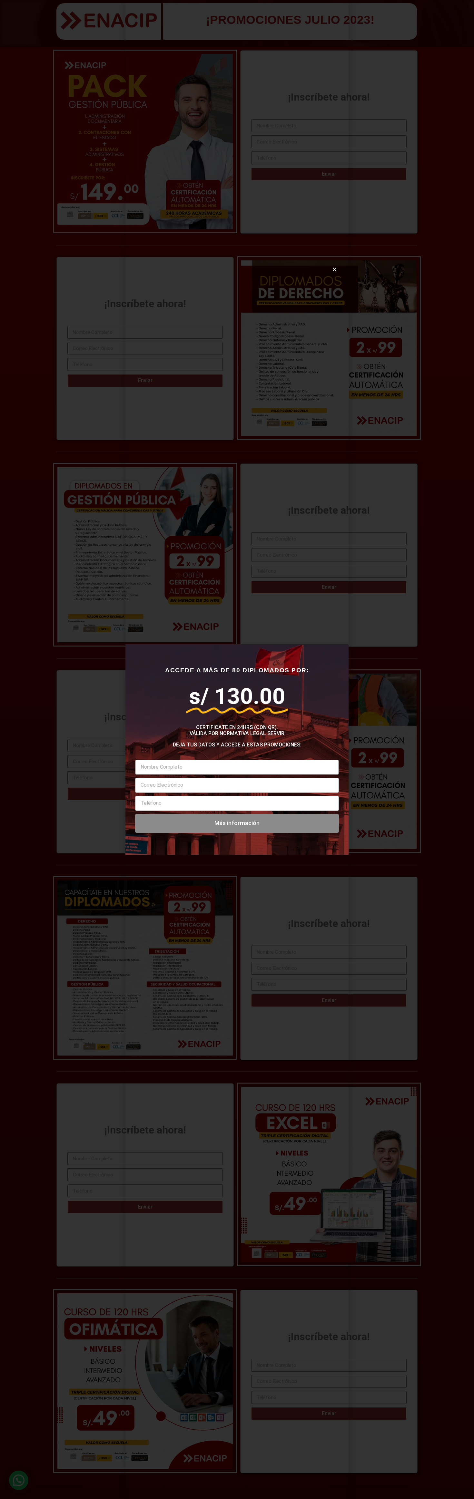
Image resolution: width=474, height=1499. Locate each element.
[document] (237, 749)
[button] (334, 269)
